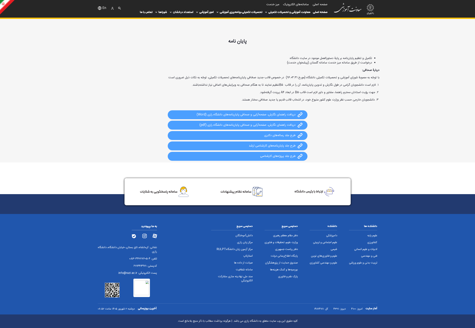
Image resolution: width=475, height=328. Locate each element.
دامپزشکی (331, 236)
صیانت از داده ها (243, 263)
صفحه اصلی (320, 11)
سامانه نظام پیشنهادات (235, 191)
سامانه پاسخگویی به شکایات (158, 191)
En (104, 8)
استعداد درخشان (183, 11)
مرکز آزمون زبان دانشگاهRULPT (235, 249)
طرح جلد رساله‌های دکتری (280, 135)
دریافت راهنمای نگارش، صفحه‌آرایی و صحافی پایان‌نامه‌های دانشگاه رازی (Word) (246, 114)
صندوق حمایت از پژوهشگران (281, 263)
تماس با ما (146, 11)
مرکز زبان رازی (245, 242)
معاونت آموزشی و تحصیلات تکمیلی (289, 11)
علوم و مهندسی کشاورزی (323, 263)
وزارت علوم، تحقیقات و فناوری (281, 242)
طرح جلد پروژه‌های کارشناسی (278, 156)
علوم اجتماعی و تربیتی (325, 242)
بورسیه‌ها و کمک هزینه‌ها (284, 270)
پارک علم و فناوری (288, 277)
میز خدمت (272, 4)
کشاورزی (372, 242)
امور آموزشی (206, 11)
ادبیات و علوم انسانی (365, 249)
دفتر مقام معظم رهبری (285, 236)
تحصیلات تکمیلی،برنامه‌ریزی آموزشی (241, 11)
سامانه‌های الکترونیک (296, 4)
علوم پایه (372, 236)
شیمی (334, 249)
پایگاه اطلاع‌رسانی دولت (284, 256)
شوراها (162, 11)
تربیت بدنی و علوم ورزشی (363, 263)
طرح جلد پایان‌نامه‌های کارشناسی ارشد (272, 145)
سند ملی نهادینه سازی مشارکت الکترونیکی (235, 279)
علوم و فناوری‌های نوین (324, 256)
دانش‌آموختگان (244, 236)
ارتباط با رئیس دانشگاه (308, 191)
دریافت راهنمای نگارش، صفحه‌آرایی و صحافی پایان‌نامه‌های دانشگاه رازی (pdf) (247, 125)
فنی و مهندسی (369, 256)
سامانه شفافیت (244, 270)
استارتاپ (248, 256)
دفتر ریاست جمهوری (286, 249)
